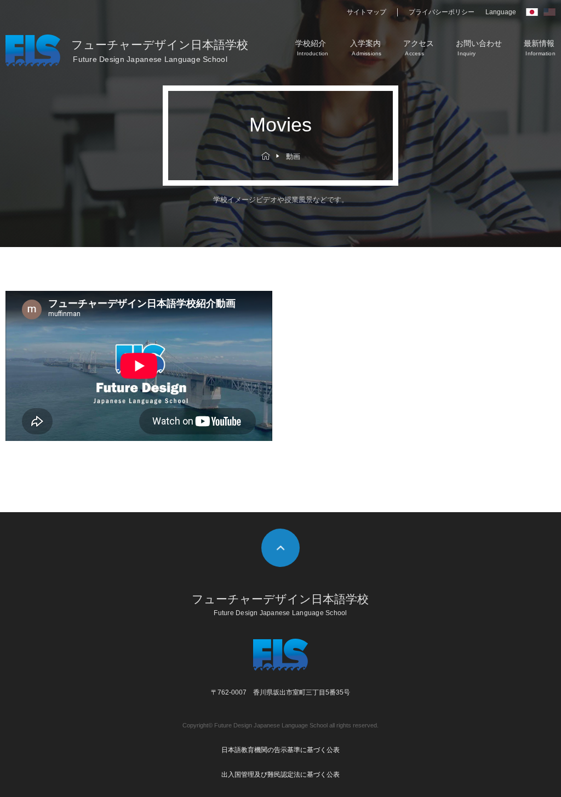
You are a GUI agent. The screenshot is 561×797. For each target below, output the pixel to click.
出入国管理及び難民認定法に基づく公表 (280, 774)
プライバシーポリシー (441, 12)
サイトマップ (366, 12)
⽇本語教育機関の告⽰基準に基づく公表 (280, 750)
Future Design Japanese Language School (271, 725)
